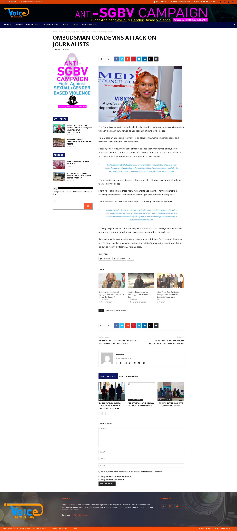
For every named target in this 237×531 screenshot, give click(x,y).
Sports (65, 25)
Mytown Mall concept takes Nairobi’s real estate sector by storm (79, 175)
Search (55, 201)
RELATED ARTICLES (108, 376)
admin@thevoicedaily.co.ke (33, 2)
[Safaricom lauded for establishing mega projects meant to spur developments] (59, 128)
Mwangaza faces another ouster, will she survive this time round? (118, 341)
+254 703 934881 (10, 2)
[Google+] (122, 363)
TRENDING (58, 155)
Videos (75, 25)
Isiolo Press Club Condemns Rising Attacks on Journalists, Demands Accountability (168, 294)
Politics (19, 25)
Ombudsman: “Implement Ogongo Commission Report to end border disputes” (111, 294)
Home (55, 32)
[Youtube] (233, 2)
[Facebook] (220, 2)
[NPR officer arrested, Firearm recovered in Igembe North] (141, 391)
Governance (32, 25)
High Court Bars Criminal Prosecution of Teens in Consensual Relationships (110, 405)
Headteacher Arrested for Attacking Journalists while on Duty (139, 294)
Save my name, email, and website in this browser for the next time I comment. (132, 472)
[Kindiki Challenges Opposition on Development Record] (59, 142)
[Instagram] (224, 2)
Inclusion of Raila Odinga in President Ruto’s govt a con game (166, 341)
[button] (234, 25)
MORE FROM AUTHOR (128, 376)
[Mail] (136, 363)
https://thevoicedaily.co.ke (123, 358)
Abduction (109, 310)
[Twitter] (228, 2)
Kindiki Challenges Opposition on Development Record (79, 141)
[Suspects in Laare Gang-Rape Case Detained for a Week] (171, 391)
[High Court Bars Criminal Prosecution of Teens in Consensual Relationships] (112, 391)
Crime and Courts (135, 400)
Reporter (58, 49)
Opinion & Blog (51, 25)
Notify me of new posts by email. (113, 480)
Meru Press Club (208, 2)
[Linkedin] (131, 363)
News (196, 2)
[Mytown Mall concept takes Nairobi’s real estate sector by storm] (59, 176)
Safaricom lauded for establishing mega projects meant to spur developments (79, 128)
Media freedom (121, 310)
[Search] (88, 206)
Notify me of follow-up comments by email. (116, 477)
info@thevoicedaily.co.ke (80, 515)
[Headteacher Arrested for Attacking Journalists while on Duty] (141, 280)
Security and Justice (72, 32)
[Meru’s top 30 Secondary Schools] (59, 164)
